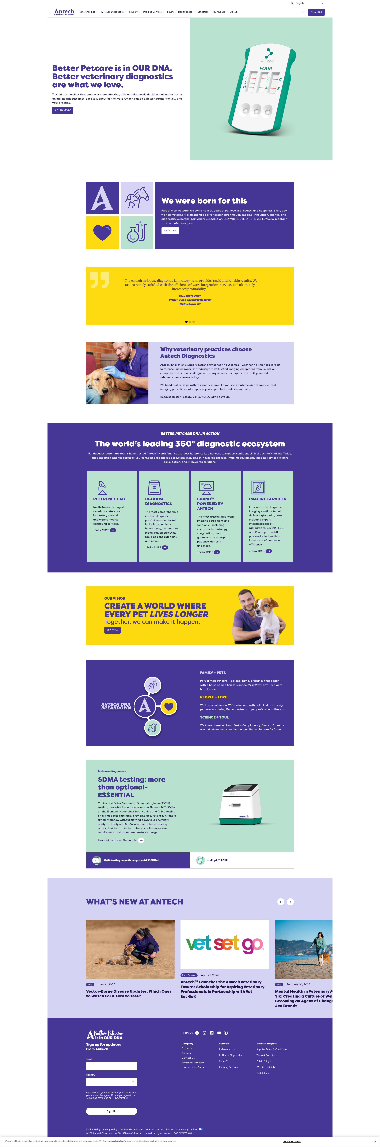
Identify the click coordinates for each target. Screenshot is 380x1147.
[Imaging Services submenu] (163, 12)
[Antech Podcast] (226, 1032)
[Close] (375, 1141)
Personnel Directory (193, 1062)
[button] (102, 315)
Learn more (63, 110)
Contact (316, 12)
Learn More (101, 530)
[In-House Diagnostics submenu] (125, 12)
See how (112, 630)
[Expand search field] (303, 12)
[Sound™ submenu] (139, 12)
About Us (187, 1048)
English (300, 3)
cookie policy (116, 1141)
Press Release (189, 975)
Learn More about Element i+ (117, 840)
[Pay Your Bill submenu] (226, 12)
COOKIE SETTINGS (183, 1133)
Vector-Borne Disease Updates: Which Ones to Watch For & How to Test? (128, 993)
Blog (90, 984)
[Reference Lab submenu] (96, 12)
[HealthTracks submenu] (193, 12)
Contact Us (188, 1057)
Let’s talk (170, 230)
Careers (186, 1053)
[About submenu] (238, 12)
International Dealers (194, 1067)
